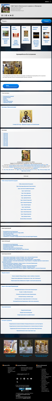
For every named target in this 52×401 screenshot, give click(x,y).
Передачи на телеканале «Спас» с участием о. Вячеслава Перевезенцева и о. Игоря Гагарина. (21, 259)
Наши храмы (5, 100)
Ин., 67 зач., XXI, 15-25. (8, 169)
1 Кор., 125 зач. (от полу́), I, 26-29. (43, 169)
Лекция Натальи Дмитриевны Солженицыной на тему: (26, 278)
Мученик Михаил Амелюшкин (26, 218)
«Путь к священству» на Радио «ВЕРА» (10, 235)
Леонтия (38, 165)
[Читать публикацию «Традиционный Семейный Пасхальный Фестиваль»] (10, 346)
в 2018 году (5, 140)
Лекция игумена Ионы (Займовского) (26, 280)
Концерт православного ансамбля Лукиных (26, 314)
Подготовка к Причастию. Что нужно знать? (36, 43)
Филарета (16, 168)
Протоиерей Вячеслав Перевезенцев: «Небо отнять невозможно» (26, 301)
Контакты (5, 98)
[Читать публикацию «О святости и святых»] (46, 35)
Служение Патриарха (21, 365)
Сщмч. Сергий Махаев (26, 207)
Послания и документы (7, 320)
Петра (35, 165)
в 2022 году (5, 135)
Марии (45, 165)
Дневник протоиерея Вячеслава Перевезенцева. (12, 248)
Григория (11, 167)
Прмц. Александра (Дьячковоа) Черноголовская (26, 186)
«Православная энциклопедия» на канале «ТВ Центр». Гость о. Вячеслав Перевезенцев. (20, 257)
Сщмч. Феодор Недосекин (26, 214)
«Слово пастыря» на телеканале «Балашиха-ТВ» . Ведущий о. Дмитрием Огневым (19, 266)
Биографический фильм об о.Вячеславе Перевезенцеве (26, 289)
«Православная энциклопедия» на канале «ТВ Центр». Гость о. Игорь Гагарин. (18, 258)
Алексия (25, 165)
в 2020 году (5, 138)
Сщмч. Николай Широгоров (26, 211)
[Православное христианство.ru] (28, 389)
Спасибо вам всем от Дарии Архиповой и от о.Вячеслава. (26, 298)
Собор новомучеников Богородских (10, 180)
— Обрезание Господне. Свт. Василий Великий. (26, 124)
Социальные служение (7, 102)
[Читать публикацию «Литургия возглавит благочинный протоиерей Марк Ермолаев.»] (41, 346)
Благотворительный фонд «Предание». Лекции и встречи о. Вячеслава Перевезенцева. (20, 263)
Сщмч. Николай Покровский (26, 202)
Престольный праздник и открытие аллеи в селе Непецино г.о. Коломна (45, 389)
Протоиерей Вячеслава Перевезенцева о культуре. (13, 245)
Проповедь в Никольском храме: (9, 107)
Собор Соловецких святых (35, 164)
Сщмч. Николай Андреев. (26, 204)
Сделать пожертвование (8, 101)
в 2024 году (5, 133)
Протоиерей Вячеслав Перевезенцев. (10, 231)
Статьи (24, 27)
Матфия (25, 164)
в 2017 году (5, 142)
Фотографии (5, 27)
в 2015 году (5, 144)
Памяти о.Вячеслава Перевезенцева (10, 286)
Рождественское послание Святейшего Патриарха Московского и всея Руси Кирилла (26, 323)
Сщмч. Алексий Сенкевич (26, 195)
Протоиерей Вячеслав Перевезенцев (10, 244)
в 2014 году (5, 145)
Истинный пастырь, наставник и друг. (26, 296)
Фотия (32, 165)
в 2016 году (5, 143)
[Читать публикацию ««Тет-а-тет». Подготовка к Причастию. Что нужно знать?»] (36, 35)
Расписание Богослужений (8, 96)
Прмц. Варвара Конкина (26, 216)
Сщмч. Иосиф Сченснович (26, 209)
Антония (35, 167)
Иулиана (10, 165)
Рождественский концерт (26, 310)
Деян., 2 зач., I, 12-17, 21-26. (22, 169)
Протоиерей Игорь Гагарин (8, 234)
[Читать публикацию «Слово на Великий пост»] (26, 33)
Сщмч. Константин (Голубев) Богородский (26, 188)
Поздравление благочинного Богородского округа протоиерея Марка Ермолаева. (26, 328)
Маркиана (15, 165)
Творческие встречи (6, 306)
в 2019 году (5, 139)
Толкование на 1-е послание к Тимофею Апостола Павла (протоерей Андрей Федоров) (20, 236)
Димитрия (29, 165)
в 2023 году (5, 134)
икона (28, 164)
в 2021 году (5, 137)
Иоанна (18, 165)
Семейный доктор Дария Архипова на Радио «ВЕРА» (13, 232)
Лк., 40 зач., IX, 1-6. (31, 169)
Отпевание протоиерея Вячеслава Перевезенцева (26, 294)
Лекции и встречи (6, 272)
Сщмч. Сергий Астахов (26, 190)
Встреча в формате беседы (26, 276)
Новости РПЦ (7, 365)
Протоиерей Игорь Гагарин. (8, 246)
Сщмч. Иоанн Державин (26, 193)
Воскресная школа (7, 97)
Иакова (21, 165)
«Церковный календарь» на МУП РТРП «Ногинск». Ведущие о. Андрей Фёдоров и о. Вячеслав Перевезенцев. (24, 268)
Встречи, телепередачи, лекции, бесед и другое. (12, 264)
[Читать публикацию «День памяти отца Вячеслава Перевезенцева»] (26, 346)
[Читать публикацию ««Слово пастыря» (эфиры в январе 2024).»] (16, 35)
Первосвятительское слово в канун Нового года (26, 330)
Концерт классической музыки (26, 312)
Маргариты (35, 168)
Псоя (47, 164)
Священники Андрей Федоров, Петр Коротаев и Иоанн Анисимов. (16, 249)
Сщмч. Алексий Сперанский (26, 200)
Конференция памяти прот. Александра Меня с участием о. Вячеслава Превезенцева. (20, 265)
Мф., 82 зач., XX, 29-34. (26, 170)
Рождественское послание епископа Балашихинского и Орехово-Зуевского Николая (26, 326)
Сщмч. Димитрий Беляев (26, 197)
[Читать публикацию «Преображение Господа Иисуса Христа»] (5, 33)
